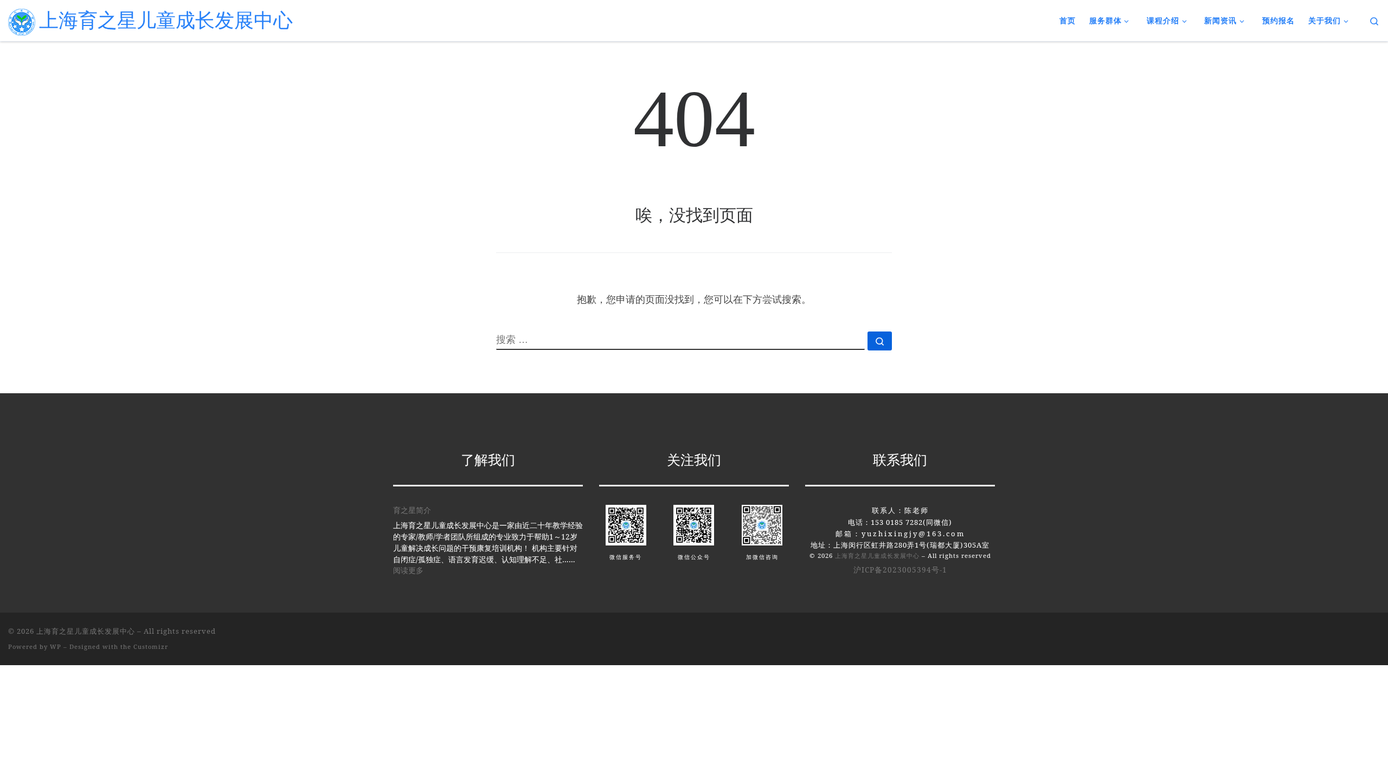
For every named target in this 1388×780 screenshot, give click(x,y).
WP (55, 646)
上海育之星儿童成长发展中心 (877, 555)
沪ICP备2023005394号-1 (900, 570)
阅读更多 (408, 570)
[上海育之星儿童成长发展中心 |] (21, 20)
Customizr (150, 646)
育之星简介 (412, 510)
